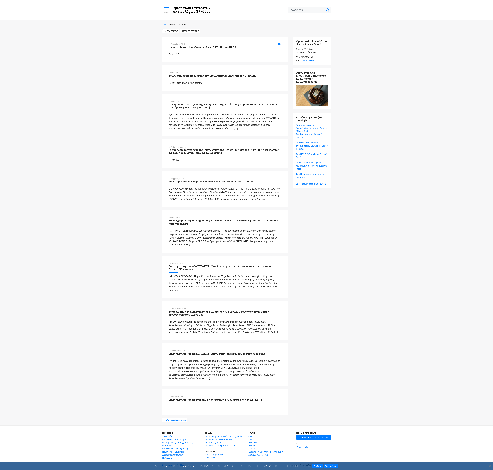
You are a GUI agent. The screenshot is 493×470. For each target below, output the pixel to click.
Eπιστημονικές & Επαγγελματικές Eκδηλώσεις (177, 444)
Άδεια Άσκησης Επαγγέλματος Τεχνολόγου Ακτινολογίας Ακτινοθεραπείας (224, 438)
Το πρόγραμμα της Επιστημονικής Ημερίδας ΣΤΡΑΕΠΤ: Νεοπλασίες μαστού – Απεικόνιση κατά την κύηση (223, 222)
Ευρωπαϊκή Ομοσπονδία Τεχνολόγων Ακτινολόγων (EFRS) (265, 453)
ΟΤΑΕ (251, 436)
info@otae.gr (308, 60)
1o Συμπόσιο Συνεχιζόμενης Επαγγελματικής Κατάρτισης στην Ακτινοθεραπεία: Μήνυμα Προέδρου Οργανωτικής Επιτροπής (223, 106)
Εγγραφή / (313, 437)
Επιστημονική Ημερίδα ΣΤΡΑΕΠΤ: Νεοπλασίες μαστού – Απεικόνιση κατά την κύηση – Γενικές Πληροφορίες (222, 267)
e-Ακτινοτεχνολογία (214, 455)
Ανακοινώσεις (168, 436)
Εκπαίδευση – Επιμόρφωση (175, 449)
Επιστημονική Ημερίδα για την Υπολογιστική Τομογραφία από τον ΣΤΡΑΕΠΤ (215, 399)
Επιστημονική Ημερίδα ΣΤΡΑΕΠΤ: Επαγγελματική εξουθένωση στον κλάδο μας (217, 353)
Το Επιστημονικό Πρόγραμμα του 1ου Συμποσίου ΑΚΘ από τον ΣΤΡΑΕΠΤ (213, 75)
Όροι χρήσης (330, 466)
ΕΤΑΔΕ (251, 446)
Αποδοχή (317, 466)
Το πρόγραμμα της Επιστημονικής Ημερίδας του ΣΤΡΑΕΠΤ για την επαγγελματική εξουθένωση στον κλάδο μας (219, 313)
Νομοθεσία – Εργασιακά (173, 452)
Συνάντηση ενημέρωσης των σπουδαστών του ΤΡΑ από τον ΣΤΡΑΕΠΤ (211, 181)
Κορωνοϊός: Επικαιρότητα (174, 439)
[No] (490, 466)
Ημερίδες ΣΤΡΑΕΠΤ (190, 31)
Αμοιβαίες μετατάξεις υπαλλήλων (220, 446)
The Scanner (211, 458)
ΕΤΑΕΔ (251, 439)
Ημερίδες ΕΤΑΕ (171, 31)
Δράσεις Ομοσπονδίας (172, 455)
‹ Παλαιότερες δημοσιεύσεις (175, 420)
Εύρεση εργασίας (213, 443)
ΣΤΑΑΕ (251, 449)
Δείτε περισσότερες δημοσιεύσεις (311, 184)
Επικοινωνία (302, 447)
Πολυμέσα (167, 458)
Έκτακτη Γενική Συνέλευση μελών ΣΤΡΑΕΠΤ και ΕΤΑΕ (202, 47)
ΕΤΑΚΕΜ (252, 443)
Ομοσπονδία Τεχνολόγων (191, 9)
